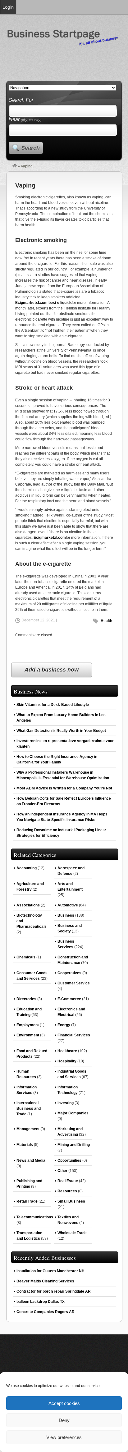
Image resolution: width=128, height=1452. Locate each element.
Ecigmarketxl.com (50, 537)
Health (106, 621)
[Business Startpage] (14, 166)
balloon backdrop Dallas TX (40, 1301)
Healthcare (67, 1051)
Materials (24, 1145)
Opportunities (69, 1160)
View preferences (64, 1437)
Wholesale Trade (72, 1233)
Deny (64, 1420)
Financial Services (73, 1035)
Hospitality (66, 1061)
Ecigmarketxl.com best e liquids (43, 302)
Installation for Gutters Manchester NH (50, 1271)
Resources (67, 1191)
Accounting (26, 868)
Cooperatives (69, 973)
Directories (26, 999)
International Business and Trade (28, 1108)
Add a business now (52, 670)
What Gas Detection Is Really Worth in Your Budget (61, 730)
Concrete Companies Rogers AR (45, 1312)
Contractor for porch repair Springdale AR (53, 1291)
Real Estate (67, 1181)
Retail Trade (27, 1201)
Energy (63, 1025)
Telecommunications (34, 1217)
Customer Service (73, 983)
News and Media (30, 1160)
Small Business (71, 1201)
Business (65, 915)
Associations (28, 905)
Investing (65, 1103)
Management (27, 1129)
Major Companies (73, 1113)
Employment (27, 1025)
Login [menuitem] (8, 7)
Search (30, 148)
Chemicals (25, 957)
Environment (27, 1035)
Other (62, 1171)
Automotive (67, 905)
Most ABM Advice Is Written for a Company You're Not (64, 788)
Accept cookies (64, 1403)
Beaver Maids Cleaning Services (45, 1281)
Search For (21, 100)
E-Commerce (69, 999)
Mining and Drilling (73, 1145)
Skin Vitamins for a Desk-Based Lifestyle (52, 704)
